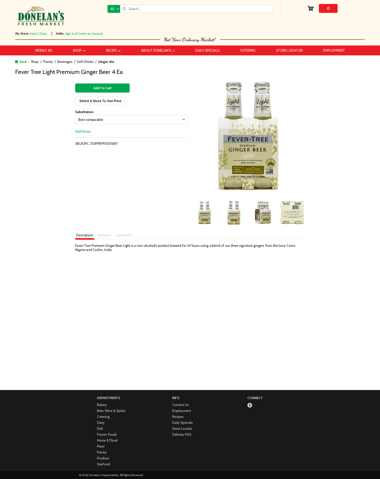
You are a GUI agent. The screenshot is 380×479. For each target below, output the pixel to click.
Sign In (69, 33)
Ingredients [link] (124, 235)
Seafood (103, 464)
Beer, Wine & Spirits (111, 411)
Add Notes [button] (83, 131)
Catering (103, 417)
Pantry (48, 62)
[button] (204, 212)
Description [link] (84, 235)
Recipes (178, 417)
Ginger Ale (106, 62)
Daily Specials (182, 423)
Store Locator (182, 429)
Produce (103, 458)
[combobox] (113, 9)
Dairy (101, 423)
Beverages (64, 62)
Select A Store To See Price (100, 101)
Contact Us (180, 405)
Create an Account (90, 33)
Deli (100, 429)
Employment (181, 411)
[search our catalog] (124, 9)
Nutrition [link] (104, 235)
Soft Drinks (85, 62)
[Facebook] (249, 405)
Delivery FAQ (181, 434)
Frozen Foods (107, 434)
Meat (100, 446)
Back (23, 62)
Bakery (102, 405)
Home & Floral (107, 440)
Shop (35, 62)
